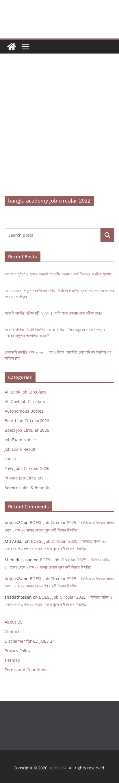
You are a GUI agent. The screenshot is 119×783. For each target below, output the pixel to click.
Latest (10, 459)
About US (14, 622)
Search (107, 235)
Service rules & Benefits (27, 487)
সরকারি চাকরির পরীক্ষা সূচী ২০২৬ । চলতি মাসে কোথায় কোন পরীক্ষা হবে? (53, 313)
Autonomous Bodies (24, 411)
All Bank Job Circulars (25, 392)
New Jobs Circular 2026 (27, 468)
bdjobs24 (14, 522)
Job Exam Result (20, 449)
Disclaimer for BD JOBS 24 (30, 641)
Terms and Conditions (26, 669)
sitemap (12, 660)
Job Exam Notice (20, 439)
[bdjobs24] (11, 47)
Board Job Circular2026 (27, 420)
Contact (12, 631)
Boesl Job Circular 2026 (27, 430)
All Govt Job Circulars (25, 401)
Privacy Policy (17, 650)
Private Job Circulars (24, 478)
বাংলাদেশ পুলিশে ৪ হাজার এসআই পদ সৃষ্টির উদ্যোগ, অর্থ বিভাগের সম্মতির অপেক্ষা (58, 274)
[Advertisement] (59, 133)
